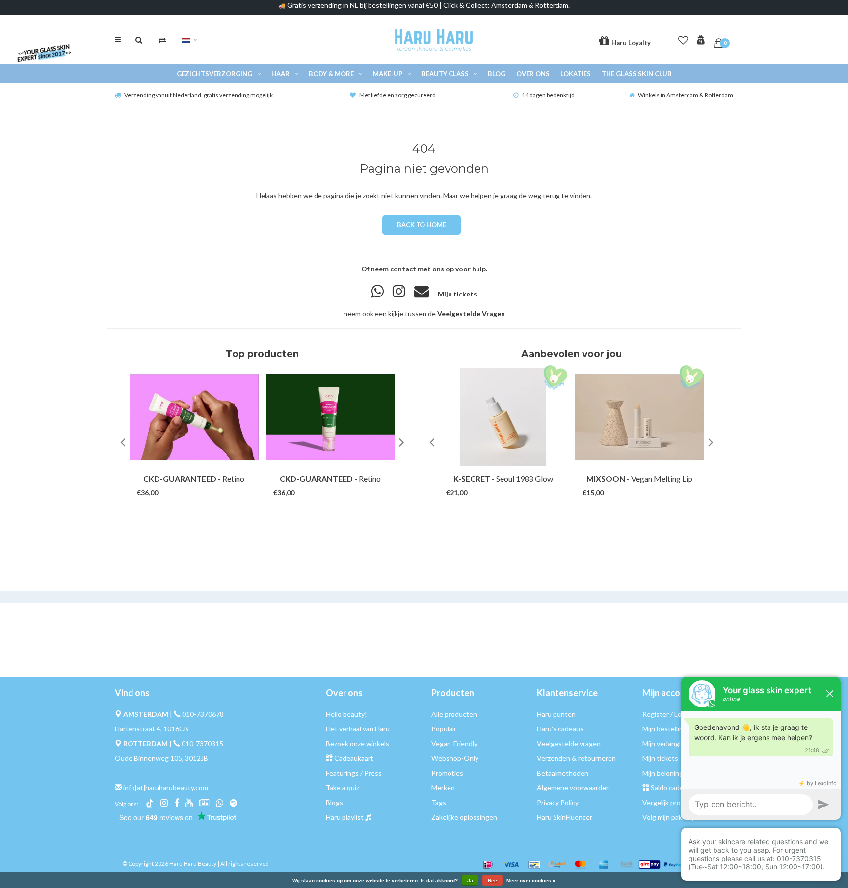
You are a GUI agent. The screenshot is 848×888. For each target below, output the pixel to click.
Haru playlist (345, 817)
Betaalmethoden (562, 773)
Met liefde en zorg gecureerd (397, 95)
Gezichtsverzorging (214, 74)
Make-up (387, 74)
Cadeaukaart (353, 758)
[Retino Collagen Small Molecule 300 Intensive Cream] (194, 417)
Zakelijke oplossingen (464, 817)
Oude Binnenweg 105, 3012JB (161, 758)
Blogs (334, 802)
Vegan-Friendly (454, 743)
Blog (496, 74)
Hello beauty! (346, 714)
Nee (492, 880)
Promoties (447, 773)
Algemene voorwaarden (573, 787)
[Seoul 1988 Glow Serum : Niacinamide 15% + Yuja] (503, 417)
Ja (470, 880)
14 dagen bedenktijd (548, 95)
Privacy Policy (558, 802)
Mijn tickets (457, 294)
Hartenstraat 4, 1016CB (151, 729)
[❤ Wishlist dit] (208, 483)
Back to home (421, 225)
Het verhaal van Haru (358, 729)
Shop (184, 483)
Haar (280, 74)
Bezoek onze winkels (357, 743)
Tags (438, 802)
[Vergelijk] (162, 39)
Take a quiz (342, 787)
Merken (443, 787)
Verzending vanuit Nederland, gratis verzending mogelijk (198, 95)
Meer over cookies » (531, 880)
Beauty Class (445, 74)
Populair (443, 729)
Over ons (533, 74)
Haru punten (556, 714)
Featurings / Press (354, 773)
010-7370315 (202, 743)
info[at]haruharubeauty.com (165, 787)
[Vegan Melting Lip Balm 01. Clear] (639, 417)
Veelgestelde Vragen (471, 313)
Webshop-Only (454, 758)
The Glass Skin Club (637, 74)
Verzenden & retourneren (576, 758)
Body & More (331, 74)
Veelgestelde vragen (569, 743)
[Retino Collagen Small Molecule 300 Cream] (330, 417)
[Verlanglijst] (683, 38)
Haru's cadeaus (560, 729)
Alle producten (454, 714)
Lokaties (575, 74)
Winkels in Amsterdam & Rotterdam (685, 95)
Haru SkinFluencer (564, 817)
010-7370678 (203, 714)
